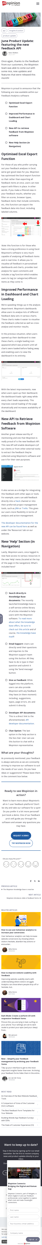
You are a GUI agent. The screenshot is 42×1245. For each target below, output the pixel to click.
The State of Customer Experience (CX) (17, 1125)
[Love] (35, 864)
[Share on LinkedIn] (39, 881)
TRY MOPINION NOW (21, 843)
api (4, 30)
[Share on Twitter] (35, 881)
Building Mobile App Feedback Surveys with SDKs (17, 1119)
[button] (38, 3)
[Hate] (6, 864)
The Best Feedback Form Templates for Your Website (17, 1111)
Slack (17, 501)
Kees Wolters (13, 53)
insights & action (16, 30)
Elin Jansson (13, 1035)
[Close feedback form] (37, 1163)
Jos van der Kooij (15, 1078)
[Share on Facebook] (31, 881)
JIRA (17, 508)
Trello (25, 508)
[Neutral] (21, 864)
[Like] (28, 864)
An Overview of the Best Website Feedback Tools (19, 1097)
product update (9, 35)
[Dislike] (13, 864)
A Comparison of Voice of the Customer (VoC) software (18, 1104)
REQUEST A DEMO (21, 835)
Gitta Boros (13, 949)
